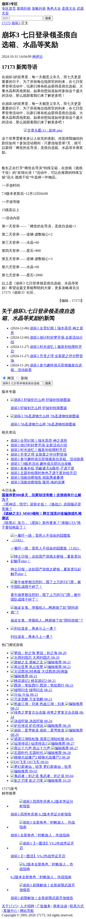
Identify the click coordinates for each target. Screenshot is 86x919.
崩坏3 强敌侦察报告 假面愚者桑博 (37, 477)
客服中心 (10, 911)
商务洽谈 (60, 906)
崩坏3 (15, 23)
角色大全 (54, 8)
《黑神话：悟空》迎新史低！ (25, 504)
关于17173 (10, 906)
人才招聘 (27, 906)
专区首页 (9, 8)
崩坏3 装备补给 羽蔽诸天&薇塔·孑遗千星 (42, 468)
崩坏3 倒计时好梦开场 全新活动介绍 (39, 445)
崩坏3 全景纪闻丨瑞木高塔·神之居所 (39, 440)
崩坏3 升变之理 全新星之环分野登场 (39, 454)
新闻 (24, 378)
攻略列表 (39, 8)
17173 (6, 23)
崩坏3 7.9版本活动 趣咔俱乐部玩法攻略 (41, 464)
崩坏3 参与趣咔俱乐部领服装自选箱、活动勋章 (47, 459)
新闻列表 (24, 8)
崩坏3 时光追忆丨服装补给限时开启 (38, 450)
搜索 (48, 18)
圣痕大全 (69, 8)
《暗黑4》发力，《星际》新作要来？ (31, 523)
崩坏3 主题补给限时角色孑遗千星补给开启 (44, 473)
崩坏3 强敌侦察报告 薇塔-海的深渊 (38, 482)
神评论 (37, 56)
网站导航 (27, 911)
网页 (10, 378)
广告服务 (44, 906)
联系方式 (77, 906)
